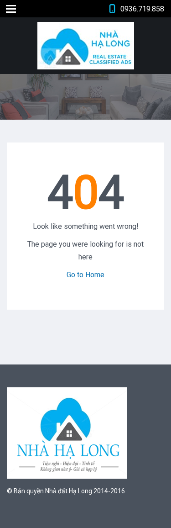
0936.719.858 (142, 9)
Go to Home (85, 274)
